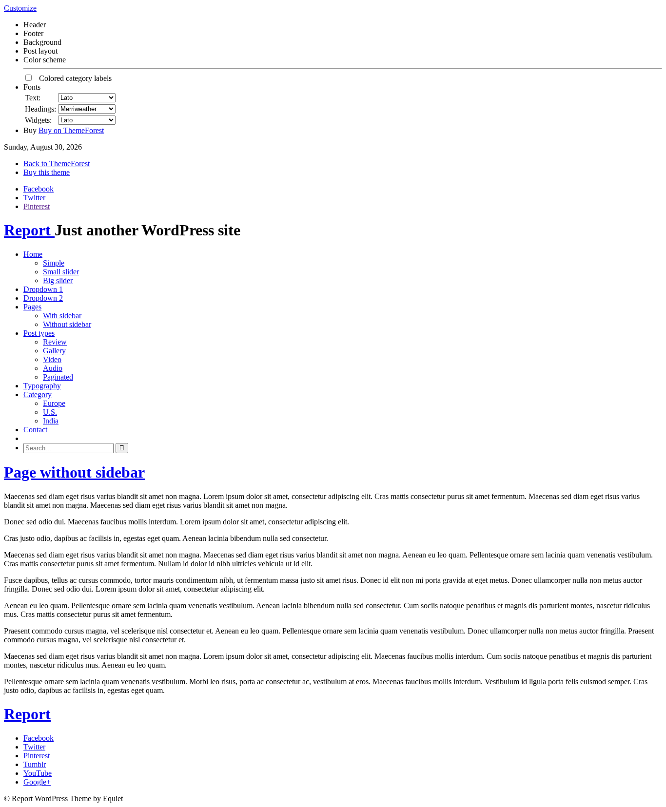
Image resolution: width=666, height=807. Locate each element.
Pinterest (36, 206)
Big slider (58, 280)
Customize (20, 8)
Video (52, 359)
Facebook (38, 189)
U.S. (50, 412)
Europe (54, 403)
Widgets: (38, 120)
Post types (39, 333)
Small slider (61, 272)
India (51, 421)
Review (55, 342)
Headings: (40, 109)
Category (37, 394)
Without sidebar (67, 324)
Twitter (34, 197)
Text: (32, 98)
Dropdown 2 (43, 298)
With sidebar (62, 315)
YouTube (37, 773)
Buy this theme (46, 172)
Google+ (37, 782)
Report (29, 230)
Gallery (54, 350)
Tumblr (34, 764)
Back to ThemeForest (56, 163)
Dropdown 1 (43, 289)
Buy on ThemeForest (71, 130)
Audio (52, 368)
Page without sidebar (74, 472)
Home (32, 254)
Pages (32, 307)
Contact (35, 429)
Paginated (58, 377)
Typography (42, 386)
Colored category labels (72, 78)
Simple (53, 263)
